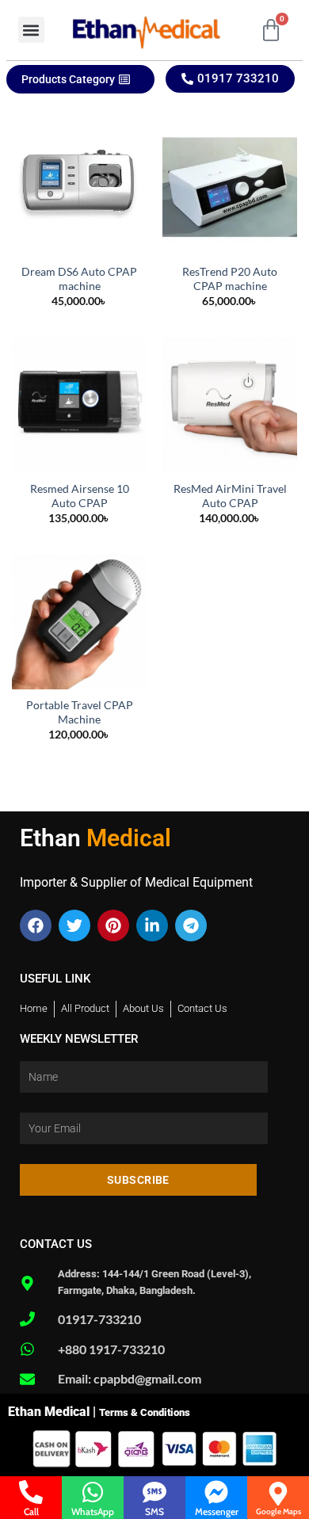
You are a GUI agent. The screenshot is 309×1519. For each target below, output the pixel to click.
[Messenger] (216, 1492)
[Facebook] (36, 925)
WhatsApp (92, 1511)
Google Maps (278, 1511)
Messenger (216, 1511)
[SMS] (154, 1492)
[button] (31, 30)
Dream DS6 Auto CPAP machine (79, 278)
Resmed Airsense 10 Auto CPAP (79, 496)
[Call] (31, 1492)
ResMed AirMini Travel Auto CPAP (230, 496)
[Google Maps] (278, 1494)
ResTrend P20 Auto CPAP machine (229, 278)
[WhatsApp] (93, 1492)
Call (31, 1511)
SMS (154, 1511)
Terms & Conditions (144, 1412)
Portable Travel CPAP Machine (79, 712)
